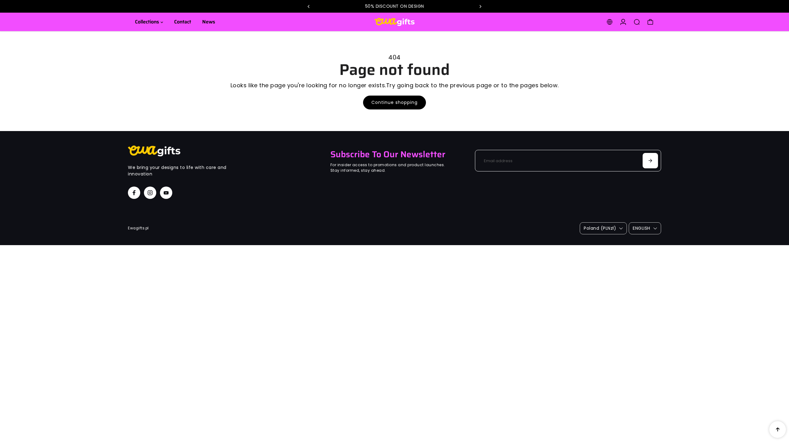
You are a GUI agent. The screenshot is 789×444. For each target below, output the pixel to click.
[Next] (480, 6)
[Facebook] (134, 193)
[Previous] (309, 6)
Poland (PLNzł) (600, 228)
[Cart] (650, 22)
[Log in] (623, 22)
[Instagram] (150, 193)
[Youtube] (166, 193)
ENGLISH (641, 228)
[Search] (637, 22)
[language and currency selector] (609, 22)
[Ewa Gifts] (394, 21)
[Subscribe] (650, 161)
